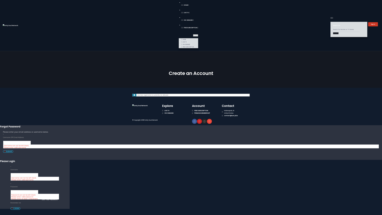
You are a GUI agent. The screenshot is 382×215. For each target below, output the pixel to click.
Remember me (15, 203)
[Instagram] (204, 121)
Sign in (373, 24)
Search (336, 33)
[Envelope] (209, 121)
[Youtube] (199, 121)
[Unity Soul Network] (140, 106)
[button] (195, 35)
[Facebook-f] (194, 121)
